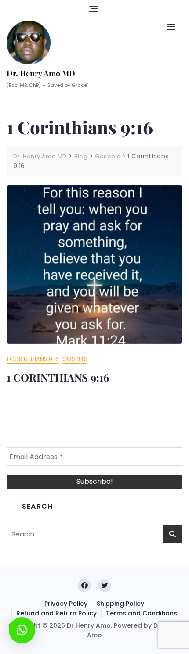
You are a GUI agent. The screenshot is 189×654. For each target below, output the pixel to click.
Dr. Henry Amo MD (41, 73)
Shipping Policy (120, 603)
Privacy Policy (65, 603)
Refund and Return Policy (56, 613)
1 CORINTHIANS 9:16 (58, 377)
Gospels (74, 359)
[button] (173, 26)
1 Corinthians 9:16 (33, 359)
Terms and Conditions (141, 613)
